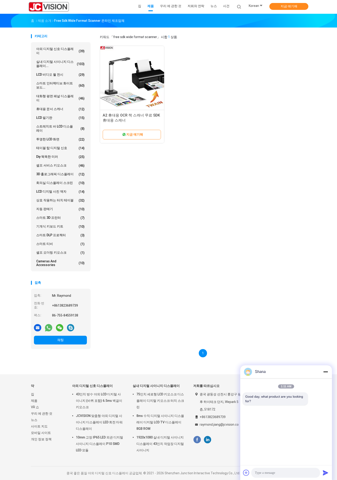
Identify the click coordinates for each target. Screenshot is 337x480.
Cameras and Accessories (60, 263)
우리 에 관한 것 (41, 413)
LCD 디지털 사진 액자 (60, 192)
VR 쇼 (35, 407)
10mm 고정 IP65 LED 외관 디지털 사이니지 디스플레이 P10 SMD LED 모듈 (99, 444)
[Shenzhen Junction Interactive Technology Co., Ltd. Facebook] (197, 440)
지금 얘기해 (289, 6)
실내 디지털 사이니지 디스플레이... (60, 64)
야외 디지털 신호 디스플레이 (60, 51)
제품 (34, 400)
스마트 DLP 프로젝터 (60, 235)
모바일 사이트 (41, 433)
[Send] (325, 473)
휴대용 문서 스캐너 (60, 109)
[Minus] (325, 372)
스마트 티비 (60, 244)
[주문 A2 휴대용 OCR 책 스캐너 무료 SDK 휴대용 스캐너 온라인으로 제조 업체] (132, 78)
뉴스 (34, 420)
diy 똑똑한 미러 (60, 157)
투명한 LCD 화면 (60, 139)
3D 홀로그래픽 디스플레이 (60, 174)
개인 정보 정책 (41, 439)
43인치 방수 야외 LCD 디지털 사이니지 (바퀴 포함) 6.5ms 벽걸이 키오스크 (99, 400)
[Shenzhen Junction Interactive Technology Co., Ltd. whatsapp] (48, 327)
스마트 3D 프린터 (60, 218)
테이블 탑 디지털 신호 (60, 148)
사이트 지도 (39, 426)
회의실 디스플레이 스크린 (60, 183)
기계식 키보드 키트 (60, 226)
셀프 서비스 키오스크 (60, 165)
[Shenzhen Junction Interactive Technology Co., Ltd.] (49, 6)
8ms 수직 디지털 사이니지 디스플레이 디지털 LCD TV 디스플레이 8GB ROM (160, 422)
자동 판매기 (60, 209)
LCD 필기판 (60, 118)
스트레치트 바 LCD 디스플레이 (60, 128)
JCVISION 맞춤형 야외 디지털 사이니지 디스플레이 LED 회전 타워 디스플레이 (99, 422)
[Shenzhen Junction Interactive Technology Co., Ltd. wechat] (59, 327)
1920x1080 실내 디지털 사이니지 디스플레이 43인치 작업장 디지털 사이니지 (160, 444)
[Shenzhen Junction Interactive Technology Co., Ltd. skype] (70, 327)
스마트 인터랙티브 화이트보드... (60, 85)
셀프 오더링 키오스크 (60, 253)
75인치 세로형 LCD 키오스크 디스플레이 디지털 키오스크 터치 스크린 (160, 400)
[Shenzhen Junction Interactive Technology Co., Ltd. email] (37, 327)
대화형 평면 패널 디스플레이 (60, 98)
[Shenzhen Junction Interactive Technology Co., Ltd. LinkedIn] (207, 440)
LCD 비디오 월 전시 (60, 75)
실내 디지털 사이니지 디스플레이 (156, 386)
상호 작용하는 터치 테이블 (60, 200)
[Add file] (246, 473)
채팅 (60, 340)
